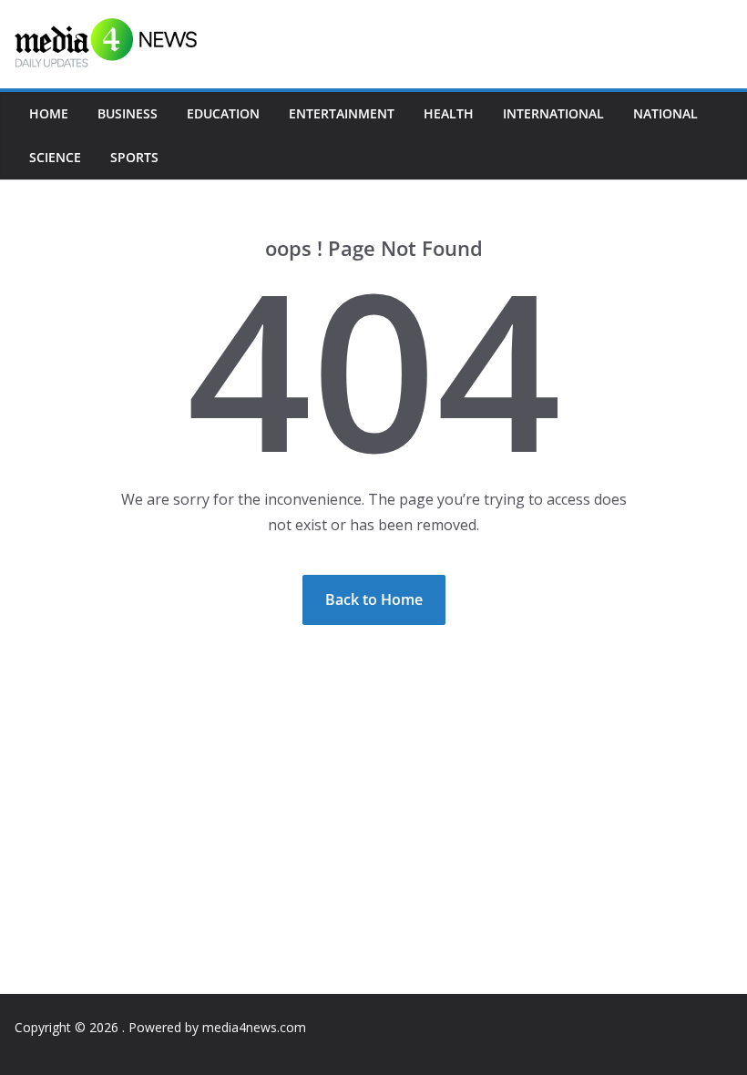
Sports (134, 157)
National (665, 113)
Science (55, 157)
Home (48, 113)
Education (223, 113)
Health (449, 113)
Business (127, 113)
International (553, 113)
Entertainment (341, 113)
